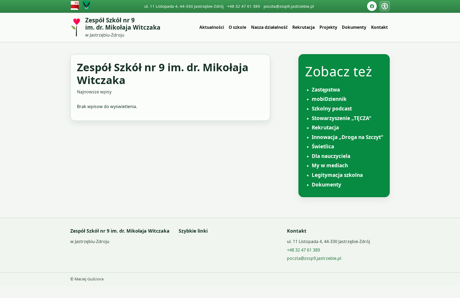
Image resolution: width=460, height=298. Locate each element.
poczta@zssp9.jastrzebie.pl (289, 6)
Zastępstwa (326, 89)
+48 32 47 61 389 (243, 6)
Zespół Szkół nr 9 (123, 24)
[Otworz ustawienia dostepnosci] (385, 6)
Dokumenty (354, 27)
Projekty (328, 27)
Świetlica (323, 146)
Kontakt (379, 27)
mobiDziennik (329, 99)
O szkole (237, 27)
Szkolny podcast (332, 108)
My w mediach (330, 165)
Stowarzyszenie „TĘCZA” (341, 118)
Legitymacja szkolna (337, 175)
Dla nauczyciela (331, 156)
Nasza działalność (269, 27)
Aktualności (211, 27)
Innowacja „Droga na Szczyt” (347, 137)
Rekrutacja (303, 27)
